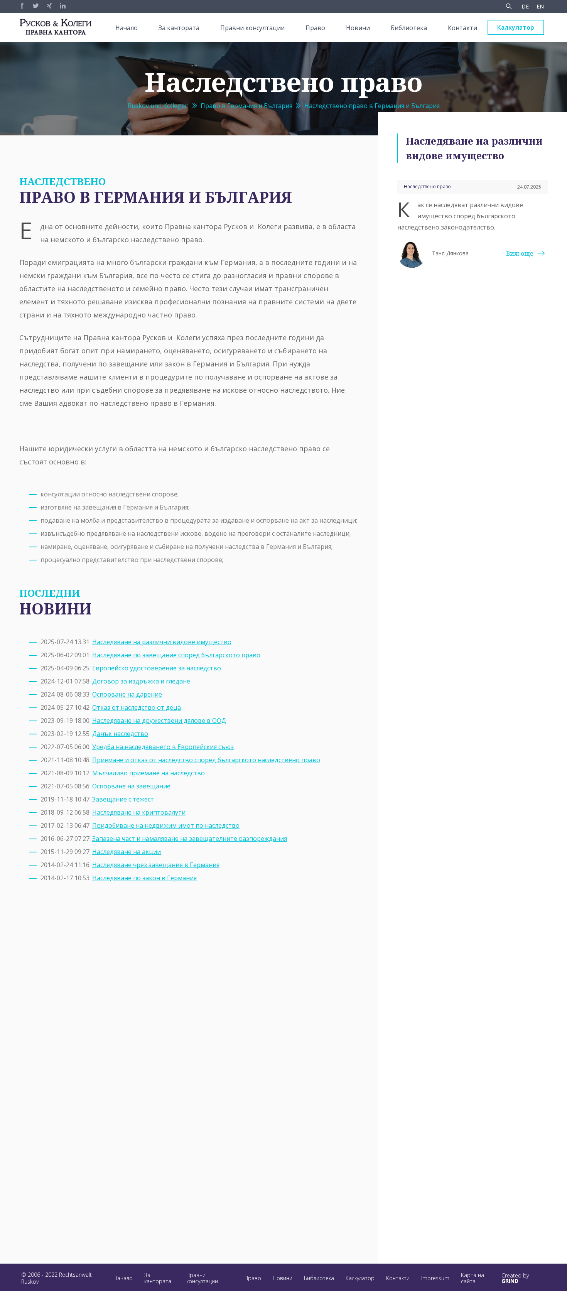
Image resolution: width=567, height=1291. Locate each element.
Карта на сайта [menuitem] (472, 1278)
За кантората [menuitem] (179, 28)
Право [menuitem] (315, 28)
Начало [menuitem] (126, 28)
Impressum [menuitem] (435, 1278)
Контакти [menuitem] (462, 28)
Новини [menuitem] (358, 28)
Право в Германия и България (246, 105)
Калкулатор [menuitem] (515, 27)
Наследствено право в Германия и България (372, 105)
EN (540, 6)
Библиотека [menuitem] (409, 28)
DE (525, 6)
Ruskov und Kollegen (158, 105)
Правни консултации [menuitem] (252, 28)
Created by (515, 1278)
